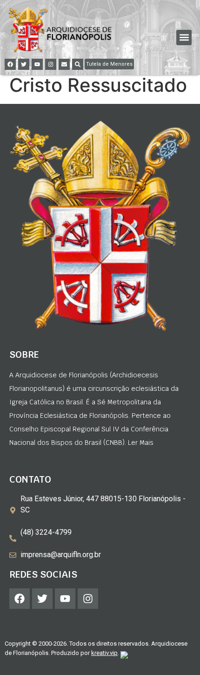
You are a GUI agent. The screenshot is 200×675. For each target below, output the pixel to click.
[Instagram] (50, 64)
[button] (184, 37)
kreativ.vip (104, 652)
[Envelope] (64, 64)
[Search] (77, 64)
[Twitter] (23, 64)
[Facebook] (10, 64)
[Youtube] (37, 64)
